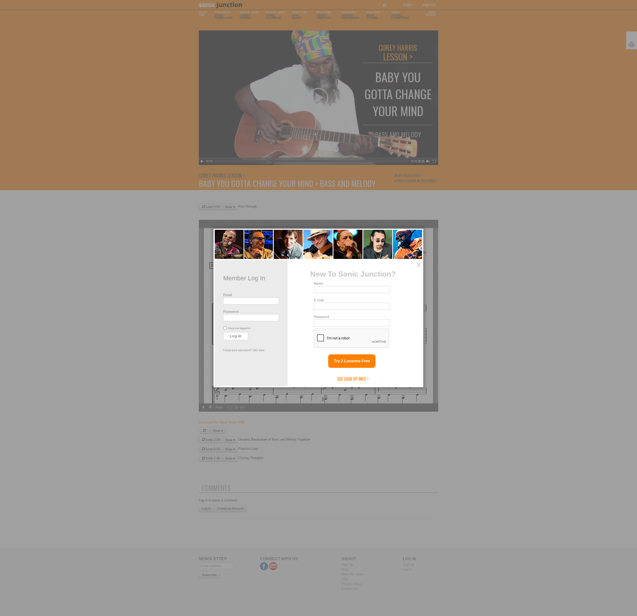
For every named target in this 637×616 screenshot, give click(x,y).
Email (227, 295)
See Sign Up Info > (353, 379)
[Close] (419, 264)
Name (318, 283)
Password (231, 311)
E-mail (319, 300)
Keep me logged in (239, 328)
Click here (258, 350)
